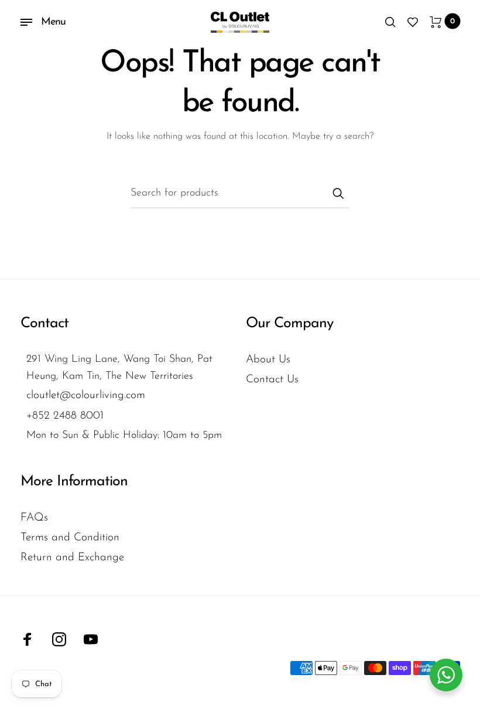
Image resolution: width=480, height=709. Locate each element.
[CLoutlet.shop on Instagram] (59, 639)
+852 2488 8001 (65, 416)
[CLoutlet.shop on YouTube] (91, 639)
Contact (44, 323)
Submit (337, 193)
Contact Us (272, 379)
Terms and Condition (69, 537)
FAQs (34, 517)
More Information (74, 481)
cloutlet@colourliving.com (85, 395)
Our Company (289, 323)
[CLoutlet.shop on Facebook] (27, 639)
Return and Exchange (72, 557)
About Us (268, 359)
